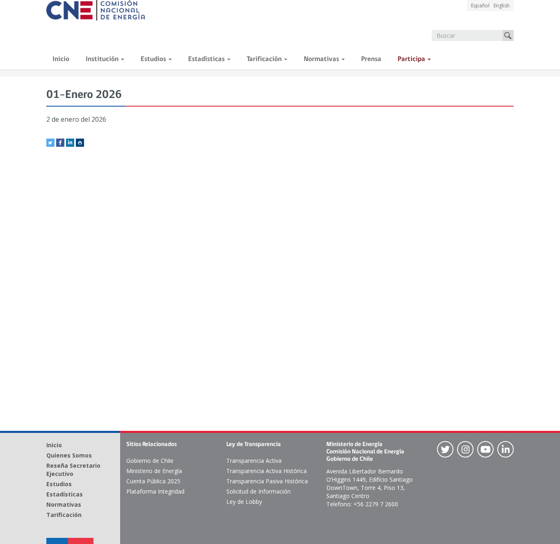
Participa (412, 59)
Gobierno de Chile (149, 460)
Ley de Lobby (244, 501)
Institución (103, 59)
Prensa (371, 59)
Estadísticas (207, 59)
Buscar (508, 35)
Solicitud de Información (258, 491)
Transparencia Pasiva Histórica (267, 481)
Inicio (60, 59)
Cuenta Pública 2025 (153, 481)
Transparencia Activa (254, 460)
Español (480, 5)
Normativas (322, 59)
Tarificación (265, 59)
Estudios (154, 59)
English (502, 5)
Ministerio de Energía (154, 471)
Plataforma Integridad (155, 491)
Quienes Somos (69, 455)
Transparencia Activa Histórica (266, 471)
